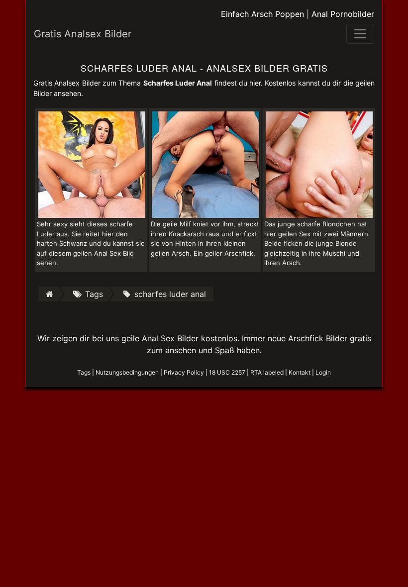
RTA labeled (267, 372)
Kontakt (299, 372)
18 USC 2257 (227, 372)
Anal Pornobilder (342, 14)
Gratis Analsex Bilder (82, 34)
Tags (84, 372)
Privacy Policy (184, 372)
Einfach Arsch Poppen (262, 14)
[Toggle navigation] (360, 34)
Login (323, 372)
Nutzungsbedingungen (127, 372)
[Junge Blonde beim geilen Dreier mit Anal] (319, 164)
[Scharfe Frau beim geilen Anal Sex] (92, 164)
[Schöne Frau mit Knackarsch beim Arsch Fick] (206, 164)
